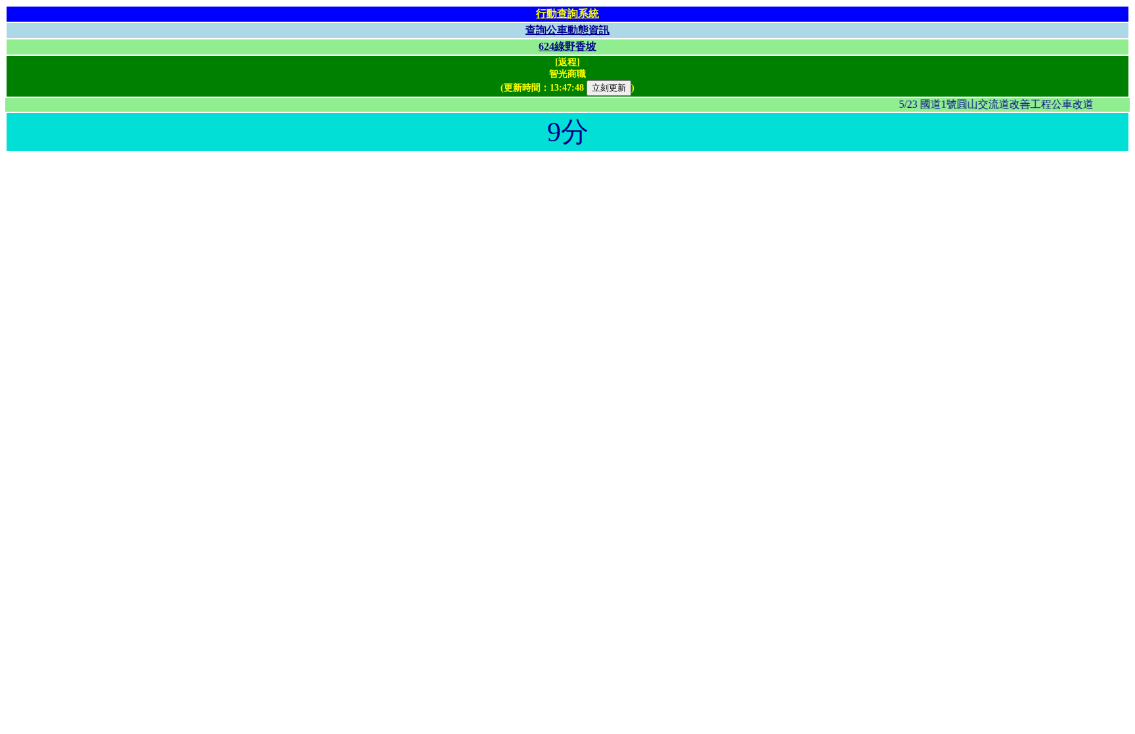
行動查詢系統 (567, 13)
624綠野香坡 (567, 46)
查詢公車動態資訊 (567, 29)
